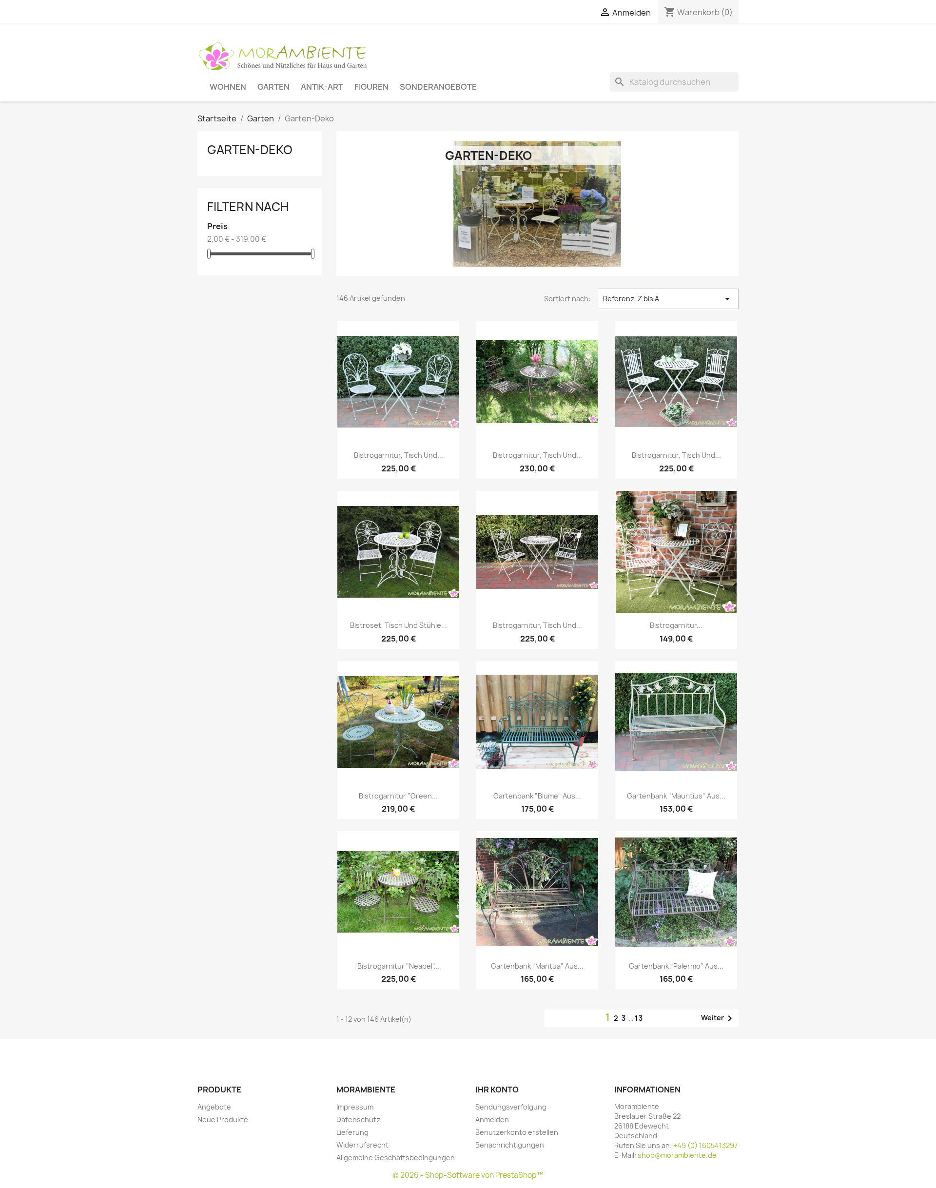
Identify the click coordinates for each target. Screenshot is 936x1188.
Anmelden (492, 1119)
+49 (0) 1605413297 (705, 1145)
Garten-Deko (249, 149)
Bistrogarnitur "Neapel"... (398, 966)
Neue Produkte (222, 1119)
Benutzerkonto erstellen (516, 1132)
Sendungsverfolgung (510, 1106)
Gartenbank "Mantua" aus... (537, 966)
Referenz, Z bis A (668, 299)
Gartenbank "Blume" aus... (537, 795)
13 (639, 1018)
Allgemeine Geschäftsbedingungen (395, 1157)
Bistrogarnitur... (676, 625)
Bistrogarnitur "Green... (398, 795)
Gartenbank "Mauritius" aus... (676, 795)
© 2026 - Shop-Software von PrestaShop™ (468, 1175)
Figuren (371, 86)
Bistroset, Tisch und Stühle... (398, 625)
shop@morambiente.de (677, 1155)
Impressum (354, 1106)
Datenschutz (358, 1119)
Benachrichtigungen (509, 1144)
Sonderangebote (438, 86)
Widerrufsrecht (362, 1144)
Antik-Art (322, 86)
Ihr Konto (497, 1089)
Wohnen (228, 86)
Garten (273, 86)
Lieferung (352, 1132)
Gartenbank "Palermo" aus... (676, 966)
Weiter (718, 1018)
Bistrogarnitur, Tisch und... (398, 455)
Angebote (214, 1106)
